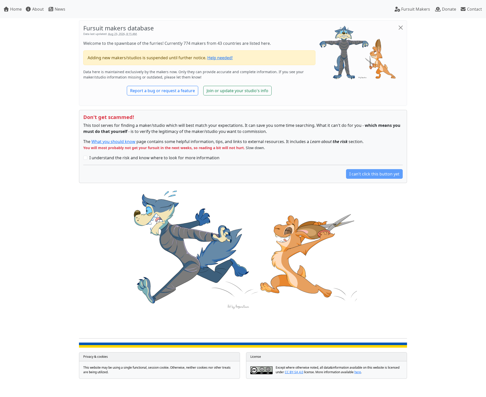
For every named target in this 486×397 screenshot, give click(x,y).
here (357, 372)
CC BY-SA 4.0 (294, 372)
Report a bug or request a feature (162, 90)
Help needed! (220, 58)
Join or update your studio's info (237, 90)
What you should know (113, 141)
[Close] (401, 28)
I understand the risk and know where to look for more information (154, 158)
